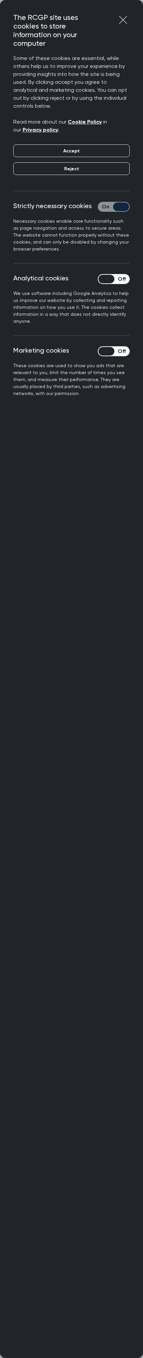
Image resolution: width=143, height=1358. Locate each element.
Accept (71, 151)
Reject (71, 169)
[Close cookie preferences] (123, 20)
